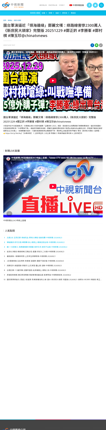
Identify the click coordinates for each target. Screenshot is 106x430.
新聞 (50, 13)
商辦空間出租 (52, 5)
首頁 (4, 20)
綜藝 (43, 13)
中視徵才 (62, 5)
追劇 (57, 13)
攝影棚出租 (43, 5)
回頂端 (101, 384)
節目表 (64, 13)
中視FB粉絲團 (89, 5)
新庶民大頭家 (35, 13)
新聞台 (10, 20)
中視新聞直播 (76, 5)
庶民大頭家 (17, 20)
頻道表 (73, 13)
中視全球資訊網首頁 (95, 5)
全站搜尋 (101, 5)
